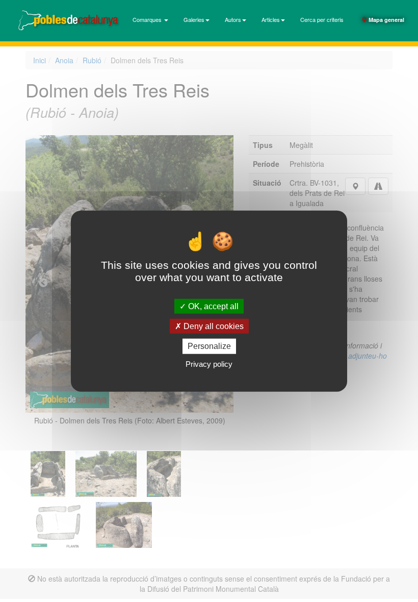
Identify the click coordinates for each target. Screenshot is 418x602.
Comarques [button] (148, 19)
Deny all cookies (212, 326)
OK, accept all (212, 306)
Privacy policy (209, 363)
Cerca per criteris (322, 19)
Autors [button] (233, 19)
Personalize (209, 346)
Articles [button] (271, 19)
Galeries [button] (194, 19)
